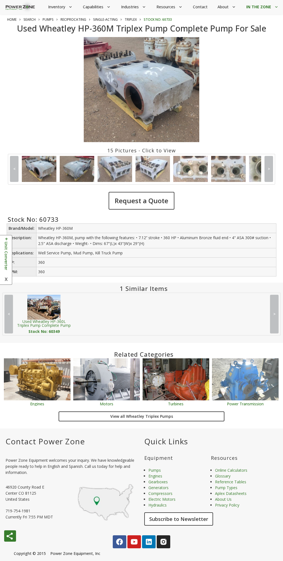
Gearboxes (158, 481)
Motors (106, 403)
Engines (37, 403)
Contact (200, 6)
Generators (158, 487)
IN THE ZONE (262, 6)
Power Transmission (245, 403)
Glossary (222, 476)
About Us (223, 499)
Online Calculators (231, 470)
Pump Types (226, 487)
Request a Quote (141, 200)
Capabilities (97, 6)
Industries (133, 6)
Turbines (176, 403)
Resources (169, 6)
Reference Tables (230, 481)
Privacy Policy (227, 505)
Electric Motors (161, 499)
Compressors (160, 493)
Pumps (154, 470)
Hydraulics (157, 505)
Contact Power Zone (45, 441)
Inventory (60, 6)
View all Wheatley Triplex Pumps (141, 416)
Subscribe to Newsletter (178, 519)
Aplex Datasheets (231, 493)
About (227, 6)
